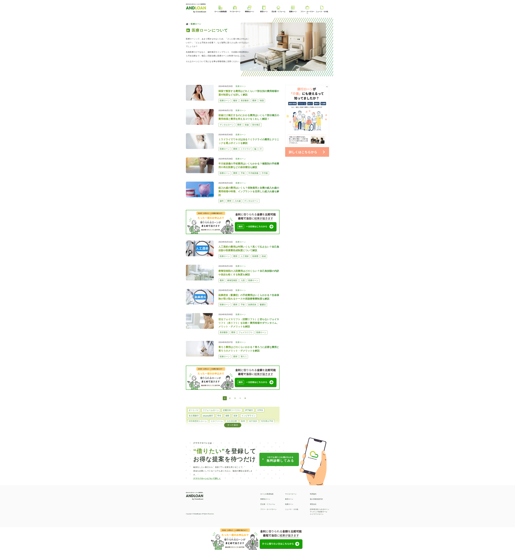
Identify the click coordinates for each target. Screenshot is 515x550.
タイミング (270, 426)
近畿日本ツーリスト (232, 410)
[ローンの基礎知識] (220, 7)
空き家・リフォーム (267, 504)
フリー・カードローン (268, 509)
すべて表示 (232, 425)
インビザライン (248, 415)
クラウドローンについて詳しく (207, 478)
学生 (219, 415)
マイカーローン (291, 494)
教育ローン (289, 499)
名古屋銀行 (194, 415)
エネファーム (217, 421)
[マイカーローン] (235, 7)
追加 (235, 415)
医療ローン (196, 24)
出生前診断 (232, 421)
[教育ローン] (264, 7)
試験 (191, 426)
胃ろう (222, 426)
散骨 (243, 421)
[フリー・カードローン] (307, 7)
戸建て (258, 426)
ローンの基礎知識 (266, 494)
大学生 (260, 410)
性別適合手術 (267, 421)
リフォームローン (211, 410)
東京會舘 (247, 426)
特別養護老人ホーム (198, 421)
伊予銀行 (249, 410)
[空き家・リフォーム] (278, 7)
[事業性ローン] (249, 7)
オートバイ (194, 410)
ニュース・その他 (291, 509)
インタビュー (203, 426)
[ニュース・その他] (322, 7)
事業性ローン (265, 499)
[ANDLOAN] (196, 8)
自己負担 (253, 421)
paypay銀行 (208, 415)
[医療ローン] (293, 7)
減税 (227, 415)
